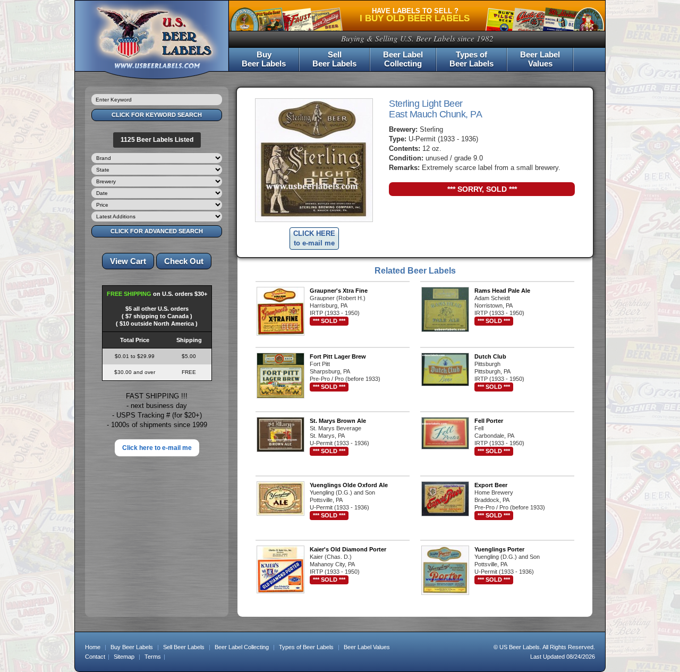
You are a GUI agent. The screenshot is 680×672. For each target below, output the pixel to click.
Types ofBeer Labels (471, 59)
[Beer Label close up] (314, 160)
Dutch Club (490, 356)
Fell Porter (488, 421)
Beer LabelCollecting (403, 59)
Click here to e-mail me (157, 448)
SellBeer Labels (334, 59)
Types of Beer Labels (306, 647)
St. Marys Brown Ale (338, 421)
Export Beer (490, 485)
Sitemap (124, 656)
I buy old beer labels (415, 18)
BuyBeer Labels (264, 59)
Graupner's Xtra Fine (339, 290)
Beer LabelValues (540, 59)
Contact (95, 656)
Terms (152, 656)
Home (92, 647)
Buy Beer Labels (131, 647)
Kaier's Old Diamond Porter (348, 549)
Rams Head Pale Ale (502, 290)
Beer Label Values (367, 647)
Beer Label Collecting (242, 647)
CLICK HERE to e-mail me (314, 238)
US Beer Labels (519, 647)
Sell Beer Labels (184, 647)
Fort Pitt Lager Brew (338, 356)
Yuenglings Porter (499, 549)
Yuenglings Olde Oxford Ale (349, 485)
